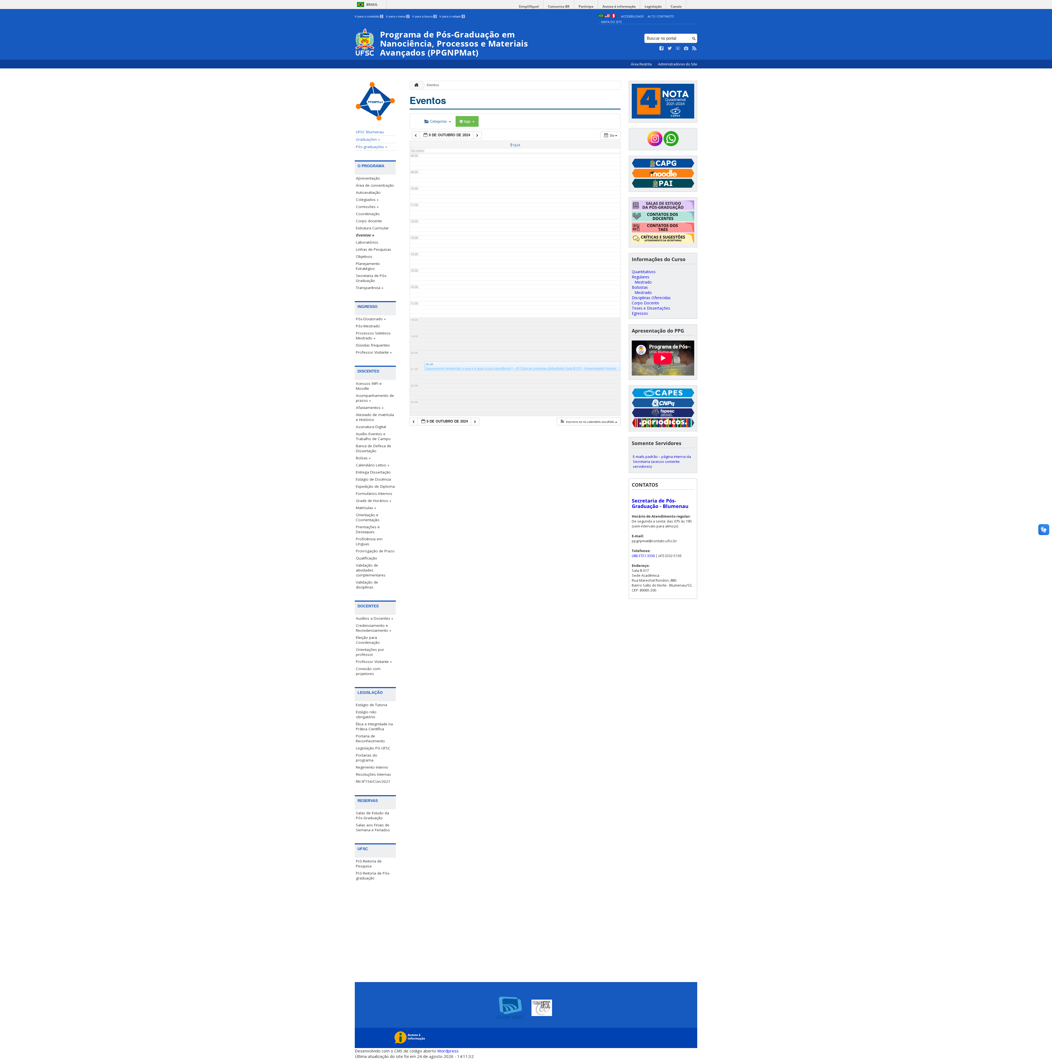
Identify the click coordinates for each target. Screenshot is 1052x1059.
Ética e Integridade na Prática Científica (374, 726)
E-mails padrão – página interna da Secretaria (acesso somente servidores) (662, 461)
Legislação (653, 6)
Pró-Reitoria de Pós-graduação (373, 876)
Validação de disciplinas (367, 585)
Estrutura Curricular (372, 228)
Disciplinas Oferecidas (651, 297)
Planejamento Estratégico (368, 266)
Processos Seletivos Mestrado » (373, 336)
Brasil (372, 4)
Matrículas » (366, 507)
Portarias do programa (366, 758)
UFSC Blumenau (370, 131)
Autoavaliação (368, 192)
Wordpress (448, 1051)
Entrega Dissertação (373, 472)
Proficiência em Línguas (369, 541)
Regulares (640, 276)
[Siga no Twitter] (670, 48)
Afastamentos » (370, 407)
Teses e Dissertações (651, 308)
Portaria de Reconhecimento (370, 738)
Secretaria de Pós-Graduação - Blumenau (660, 503)
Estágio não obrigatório (366, 714)
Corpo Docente (645, 302)
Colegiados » (367, 199)
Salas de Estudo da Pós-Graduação (372, 815)
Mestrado (643, 282)
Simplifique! (529, 6)
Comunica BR (559, 6)
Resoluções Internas (373, 774)
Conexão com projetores (368, 671)
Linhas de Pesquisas (373, 249)
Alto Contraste (661, 16)
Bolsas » (363, 457)
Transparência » (369, 287)
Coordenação (368, 213)
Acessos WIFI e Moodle (369, 386)
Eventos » (365, 235)
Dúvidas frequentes (373, 345)
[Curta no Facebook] (661, 48)
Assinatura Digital (371, 426)
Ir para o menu (397, 16)
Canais (676, 6)
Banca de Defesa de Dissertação (373, 448)
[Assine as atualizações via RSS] (694, 48)
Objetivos (364, 256)
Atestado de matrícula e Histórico (375, 417)
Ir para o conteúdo (368, 16)
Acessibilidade (632, 16)
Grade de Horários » (373, 500)
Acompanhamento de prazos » (375, 398)
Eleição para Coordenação (368, 640)
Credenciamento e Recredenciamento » (373, 628)
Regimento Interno (372, 767)
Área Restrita (642, 64)
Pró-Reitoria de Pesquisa (369, 863)
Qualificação (366, 558)
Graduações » (368, 139)
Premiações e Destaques (368, 529)
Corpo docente (369, 220)
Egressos (640, 313)
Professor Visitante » (374, 352)
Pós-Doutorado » (371, 318)
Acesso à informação (619, 6)
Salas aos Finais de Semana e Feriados (373, 827)
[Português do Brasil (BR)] (601, 16)
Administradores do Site (677, 64)
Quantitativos (644, 271)
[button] (588, 421)
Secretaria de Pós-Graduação (371, 278)
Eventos (433, 85)
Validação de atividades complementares (370, 570)
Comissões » (367, 206)
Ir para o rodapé (451, 16)
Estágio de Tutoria (371, 704)
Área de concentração (375, 185)
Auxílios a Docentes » (374, 618)
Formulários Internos (374, 493)
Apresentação (368, 178)
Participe (586, 6)
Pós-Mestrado (368, 326)
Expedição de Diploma (375, 486)
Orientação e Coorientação (367, 517)
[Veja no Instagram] (686, 48)
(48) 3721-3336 (643, 555)
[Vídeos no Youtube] (678, 48)
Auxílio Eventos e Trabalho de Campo (373, 436)
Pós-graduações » (371, 146)
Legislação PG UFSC (373, 748)
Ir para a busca (424, 16)
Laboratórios (367, 242)
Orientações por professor (370, 652)
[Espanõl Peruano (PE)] (613, 16)
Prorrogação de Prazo (375, 551)
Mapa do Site (611, 22)
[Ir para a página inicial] (415, 85)
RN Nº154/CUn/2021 (373, 781)
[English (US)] (607, 16)
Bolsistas (640, 287)
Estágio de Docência (373, 479)
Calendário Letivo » (372, 465)
